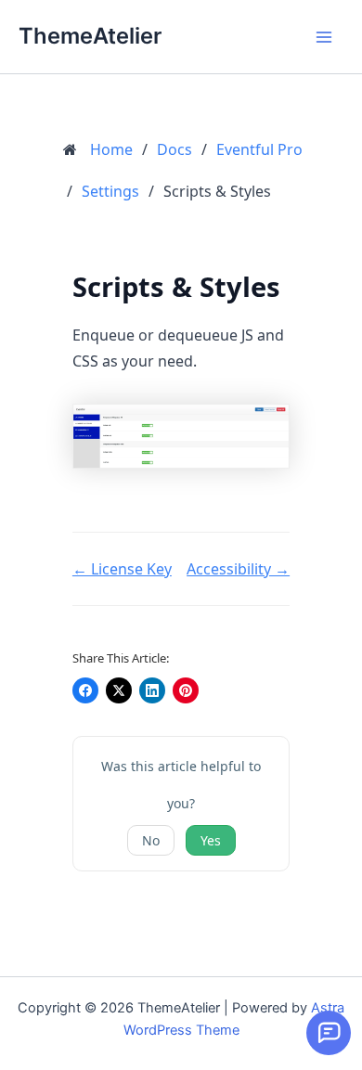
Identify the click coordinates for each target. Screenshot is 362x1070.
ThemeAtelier (90, 35)
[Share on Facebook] (85, 690)
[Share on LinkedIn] (152, 690)
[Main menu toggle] (323, 37)
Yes (210, 840)
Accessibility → (238, 569)
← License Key (122, 569)
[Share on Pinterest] (186, 690)
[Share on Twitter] (119, 690)
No (151, 840)
